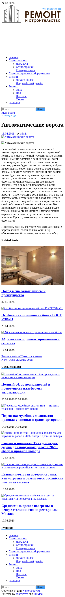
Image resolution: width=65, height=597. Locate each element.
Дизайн (13, 76)
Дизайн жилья (24, 79)
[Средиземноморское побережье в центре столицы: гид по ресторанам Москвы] (32, 498)
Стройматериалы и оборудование (29, 73)
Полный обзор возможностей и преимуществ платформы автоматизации (25, 388)
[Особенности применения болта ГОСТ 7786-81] (32, 308)
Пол (18, 92)
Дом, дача (22, 63)
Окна (19, 89)
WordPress (22, 593)
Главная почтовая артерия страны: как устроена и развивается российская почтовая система (32, 478)
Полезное (14, 102)
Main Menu (8, 112)
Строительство (18, 60)
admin (23, 133)
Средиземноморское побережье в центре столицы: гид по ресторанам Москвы (29, 510)
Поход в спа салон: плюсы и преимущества (23, 293)
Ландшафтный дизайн (29, 83)
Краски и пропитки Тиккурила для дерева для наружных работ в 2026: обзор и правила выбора (29, 447)
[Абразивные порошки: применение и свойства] (31, 332)
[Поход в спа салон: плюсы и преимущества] (32, 283)
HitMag (38, 593)
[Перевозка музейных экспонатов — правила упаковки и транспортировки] (32, 408)
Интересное (8, 115)
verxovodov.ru (31, 590)
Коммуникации (25, 70)
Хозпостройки (25, 66)
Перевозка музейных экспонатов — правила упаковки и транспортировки (31, 417)
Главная (13, 57)
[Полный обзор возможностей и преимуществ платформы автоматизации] (32, 377)
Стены (20, 99)
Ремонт (13, 86)
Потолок (21, 96)
